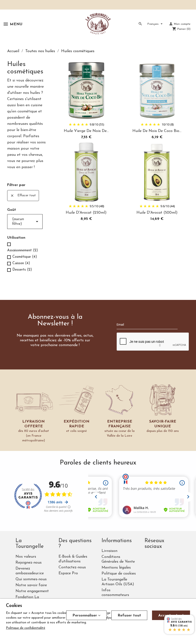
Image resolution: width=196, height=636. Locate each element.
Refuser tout (129, 615)
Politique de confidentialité (25, 628)
